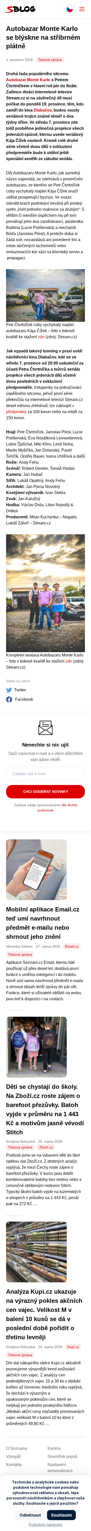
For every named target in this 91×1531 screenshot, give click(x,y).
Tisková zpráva (50, 60)
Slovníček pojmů (62, 1456)
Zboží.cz (46, 1147)
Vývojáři (13, 1456)
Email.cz (72, 946)
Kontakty (14, 1464)
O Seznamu (16, 1448)
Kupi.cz (73, 1347)
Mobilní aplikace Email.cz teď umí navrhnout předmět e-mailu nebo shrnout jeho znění (42, 923)
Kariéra (54, 1448)
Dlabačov (43, 110)
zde (41, 337)
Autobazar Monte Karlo (28, 80)
